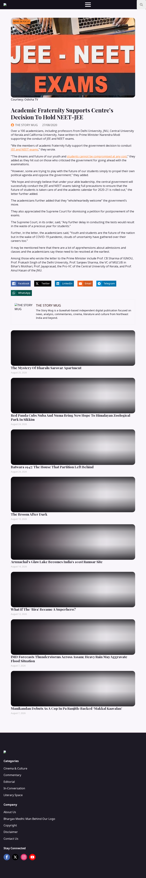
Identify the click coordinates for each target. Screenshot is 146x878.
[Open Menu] (88, 4)
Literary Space (13, 795)
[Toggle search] (141, 4)
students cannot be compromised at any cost (97, 156)
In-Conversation (14, 788)
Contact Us (11, 839)
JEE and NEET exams (24, 149)
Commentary (12, 775)
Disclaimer (11, 832)
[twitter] (15, 857)
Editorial (9, 782)
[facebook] (7, 857)
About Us (10, 812)
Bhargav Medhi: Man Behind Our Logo (29, 819)
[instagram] (24, 857)
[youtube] (32, 857)
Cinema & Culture (15, 768)
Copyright (10, 825)
